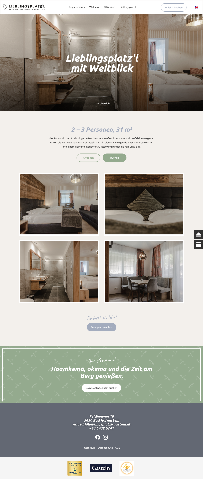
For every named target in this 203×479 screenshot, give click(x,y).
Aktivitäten (109, 7)
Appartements (77, 7)
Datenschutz (105, 447)
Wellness (94, 7)
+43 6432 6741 (101, 428)
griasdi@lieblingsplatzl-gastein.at (101, 424)
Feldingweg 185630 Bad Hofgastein (101, 418)
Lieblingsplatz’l (128, 7)
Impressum (89, 447)
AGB (117, 447)
